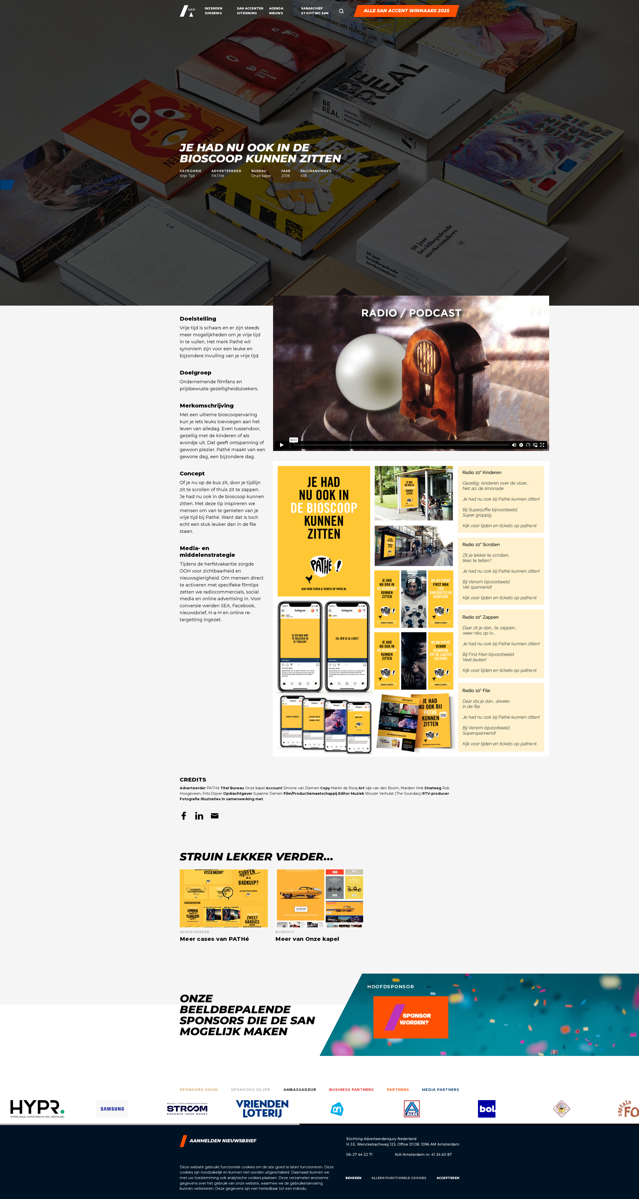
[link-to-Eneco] (561, 1112)
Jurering (213, 13)
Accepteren (448, 1178)
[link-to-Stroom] (37, 1112)
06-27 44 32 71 (359, 1154)
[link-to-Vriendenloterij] (112, 1112)
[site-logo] (187, 11)
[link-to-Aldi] (262, 1112)
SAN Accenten (250, 8)
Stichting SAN (314, 13)
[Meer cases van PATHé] (224, 905)
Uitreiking (247, 13)
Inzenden (213, 8)
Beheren (353, 1178)
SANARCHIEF (312, 8)
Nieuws (276, 13)
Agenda (276, 8)
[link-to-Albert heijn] (187, 1112)
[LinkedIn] (199, 816)
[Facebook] (184, 816)
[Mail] (215, 816)
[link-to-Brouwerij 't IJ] (411, 1112)
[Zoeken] (341, 11)
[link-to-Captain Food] (486, 1112)
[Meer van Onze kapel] (319, 905)
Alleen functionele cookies (398, 1178)
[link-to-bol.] (337, 1112)
